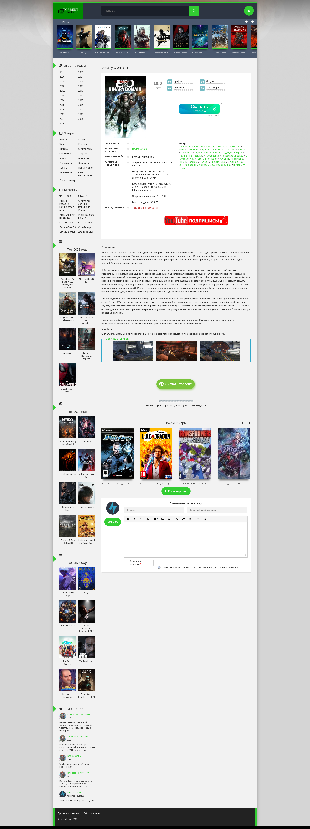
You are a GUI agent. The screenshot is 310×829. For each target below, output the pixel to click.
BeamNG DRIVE (74, 792)
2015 (80, 95)
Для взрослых (85, 231)
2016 (62, 100)
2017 (80, 100)
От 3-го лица (235, 161)
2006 (62, 76)
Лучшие (205, 149)
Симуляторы (85, 148)
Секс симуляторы (85, 174)
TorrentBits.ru (74, 11)
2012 (181, 164)
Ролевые (193, 161)
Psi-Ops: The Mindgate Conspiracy (117, 483)
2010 (62, 86)
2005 (80, 72)
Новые (63, 139)
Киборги (224, 158)
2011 (80, 86)
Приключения (218, 161)
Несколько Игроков (232, 155)
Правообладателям (69, 813)
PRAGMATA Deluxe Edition (103, 52)
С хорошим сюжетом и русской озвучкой (208, 164)
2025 (80, 118)
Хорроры (83, 153)
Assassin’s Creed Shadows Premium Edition (239, 52)
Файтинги (83, 162)
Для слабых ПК (67, 227)
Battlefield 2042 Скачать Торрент (84, 773)
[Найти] (194, 11)
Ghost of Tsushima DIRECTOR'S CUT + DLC (162, 52)
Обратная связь (92, 813)
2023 (80, 114)
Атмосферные (212, 155)
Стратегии (65, 153)
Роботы (241, 149)
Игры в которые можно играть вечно (67, 205)
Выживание (65, 172)
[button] (128, 519)
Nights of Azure (233, 483)
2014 (62, 95)
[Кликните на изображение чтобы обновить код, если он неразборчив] (198, 567)
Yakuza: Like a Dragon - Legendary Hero (156, 483)
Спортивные (66, 162)
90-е (61, 72)
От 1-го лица (66, 222)
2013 (80, 90)
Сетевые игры (67, 231)
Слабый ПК (218, 149)
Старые (238, 152)
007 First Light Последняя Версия (84, 52)
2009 (80, 81)
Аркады (63, 158)
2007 (80, 76)
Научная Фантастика (190, 155)
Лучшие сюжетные (189, 149)
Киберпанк (237, 158)
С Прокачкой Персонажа (226, 146)
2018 (62, 104)
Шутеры (204, 161)
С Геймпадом (210, 158)
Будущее (227, 152)
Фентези (230, 149)
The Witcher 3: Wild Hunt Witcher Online (142, 52)
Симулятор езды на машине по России (84, 205)
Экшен (182, 161)
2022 (62, 114)
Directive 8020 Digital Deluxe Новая (123, 52)
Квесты (63, 167)
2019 (80, 104)
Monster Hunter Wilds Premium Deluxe (220, 52)
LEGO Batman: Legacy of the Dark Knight (65, 52)
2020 (62, 109)
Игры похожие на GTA (86, 216)
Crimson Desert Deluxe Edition (181, 52)
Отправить (113, 522)
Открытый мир (67, 180)
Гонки (81, 139)
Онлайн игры (85, 227)
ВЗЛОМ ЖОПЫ (74, 756)
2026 (62, 123)
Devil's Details (139, 148)
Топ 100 (66, 196)
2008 (62, 81)
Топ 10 (83, 196)
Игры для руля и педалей (67, 216)
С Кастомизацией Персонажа (195, 146)
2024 (62, 118)
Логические (84, 158)
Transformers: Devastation (195, 483)
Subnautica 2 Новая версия (200, 52)
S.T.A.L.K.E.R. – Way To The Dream (83, 736)
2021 (80, 109)
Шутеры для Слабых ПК (208, 152)
